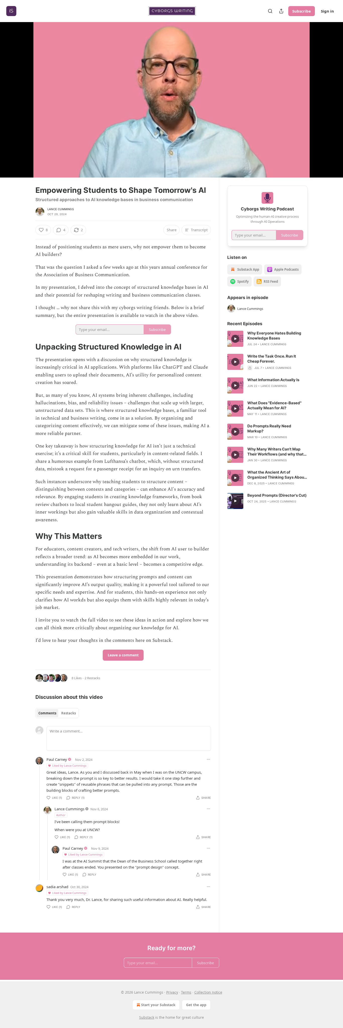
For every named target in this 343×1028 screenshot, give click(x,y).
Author (61, 815)
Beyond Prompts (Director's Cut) (277, 495)
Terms (186, 992)
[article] (267, 339)
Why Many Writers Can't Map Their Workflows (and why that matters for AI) (275, 452)
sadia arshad (57, 886)
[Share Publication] (281, 11)
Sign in (327, 11)
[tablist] (57, 713)
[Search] (270, 11)
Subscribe (301, 11)
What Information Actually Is (273, 379)
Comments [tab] (47, 713)
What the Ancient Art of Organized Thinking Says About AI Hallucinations (276, 475)
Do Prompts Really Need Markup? (269, 428)
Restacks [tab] (68, 713)
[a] (235, 339)
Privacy (172, 992)
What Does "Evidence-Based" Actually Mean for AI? (274, 405)
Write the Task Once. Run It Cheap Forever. (271, 359)
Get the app (196, 1004)
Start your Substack (158, 1004)
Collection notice (208, 992)
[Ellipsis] (208, 759)
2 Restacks (92, 678)
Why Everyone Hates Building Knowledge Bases (274, 335)
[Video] (23, 94)
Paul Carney (56, 759)
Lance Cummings (60, 209)
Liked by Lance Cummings (69, 765)
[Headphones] (23, 105)
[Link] (28, 347)
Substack (146, 1017)
